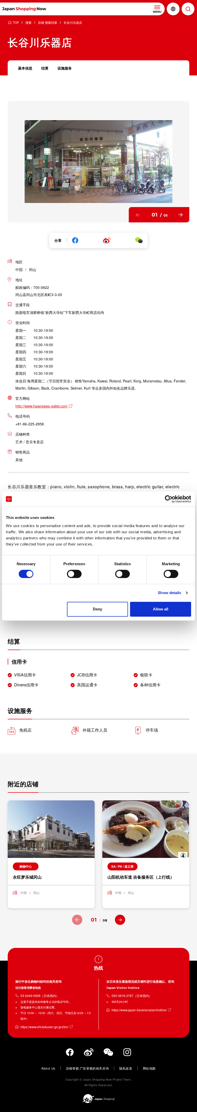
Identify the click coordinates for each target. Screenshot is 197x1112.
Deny (97, 609)
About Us (48, 1068)
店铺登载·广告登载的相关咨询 (87, 1068)
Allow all (160, 609)
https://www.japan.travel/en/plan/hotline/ (139, 1010)
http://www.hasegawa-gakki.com (41, 406)
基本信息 (25, 68)
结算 (44, 68)
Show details (169, 593)
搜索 (28, 22)
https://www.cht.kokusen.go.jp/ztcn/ (44, 1027)
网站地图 (149, 1068)
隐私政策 (125, 1068)
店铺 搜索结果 (47, 22)
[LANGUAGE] (173, 9)
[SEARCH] (188, 9)
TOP (16, 22)
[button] (137, 214)
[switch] (74, 574)
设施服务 (64, 68)
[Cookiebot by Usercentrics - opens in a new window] (168, 499)
